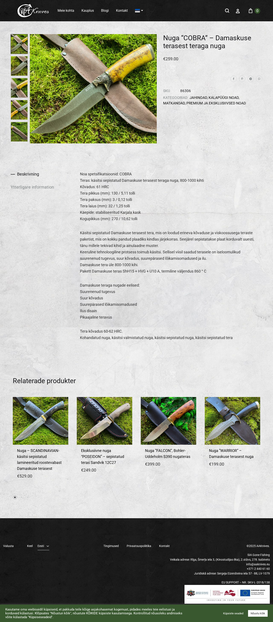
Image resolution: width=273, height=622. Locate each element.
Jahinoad (198, 97)
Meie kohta (66, 11)
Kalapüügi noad (224, 97)
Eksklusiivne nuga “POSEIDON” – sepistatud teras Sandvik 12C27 (102, 456)
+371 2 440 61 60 (258, 568)
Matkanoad (174, 103)
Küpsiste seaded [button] (233, 613)
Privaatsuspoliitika (139, 546)
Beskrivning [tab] (28, 174)
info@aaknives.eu (258, 564)
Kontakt (122, 11)
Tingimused (111, 546)
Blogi (105, 11)
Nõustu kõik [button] (258, 613)
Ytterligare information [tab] (32, 187)
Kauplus (87, 11)
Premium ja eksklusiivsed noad (216, 103)
